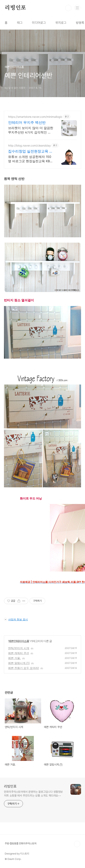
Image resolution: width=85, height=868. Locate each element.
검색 (68, 8)
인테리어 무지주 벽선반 (27, 122)
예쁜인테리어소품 (18, 641)
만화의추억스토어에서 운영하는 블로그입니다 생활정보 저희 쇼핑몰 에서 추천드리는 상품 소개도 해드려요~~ (33, 793)
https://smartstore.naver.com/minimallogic (35, 116)
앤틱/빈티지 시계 (18, 648)
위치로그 (60, 23)
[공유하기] (18, 601)
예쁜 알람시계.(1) (19, 663)
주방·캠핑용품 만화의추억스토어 (20, 843)
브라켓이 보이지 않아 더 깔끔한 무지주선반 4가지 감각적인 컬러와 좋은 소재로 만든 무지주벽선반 (30, 130)
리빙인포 (15, 8)
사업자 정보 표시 (18, 619)
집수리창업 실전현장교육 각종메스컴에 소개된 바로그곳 (30, 151)
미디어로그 (39, 23)
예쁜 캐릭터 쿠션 (18, 653)
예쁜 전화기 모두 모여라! (23, 668)
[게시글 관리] (23, 601)
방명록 (80, 23)
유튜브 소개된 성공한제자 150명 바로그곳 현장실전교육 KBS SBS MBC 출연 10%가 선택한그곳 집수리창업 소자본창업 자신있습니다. (30, 159)
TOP (77, 844)
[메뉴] (77, 8)
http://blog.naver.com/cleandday (29, 145)
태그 (20, 23)
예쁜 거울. (14, 658)
